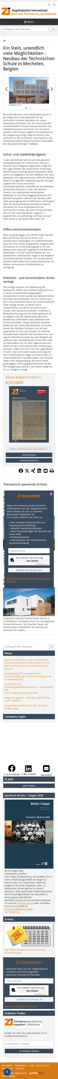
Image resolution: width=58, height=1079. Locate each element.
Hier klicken (32, 560)
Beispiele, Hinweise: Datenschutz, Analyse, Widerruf (28, 580)
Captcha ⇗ (42, 564)
